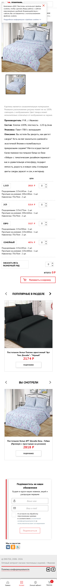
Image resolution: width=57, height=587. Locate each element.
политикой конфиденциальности (29, 519)
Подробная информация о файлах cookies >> (22, 19)
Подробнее (28, 365)
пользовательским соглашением (31, 523)
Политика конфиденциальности (15, 569)
